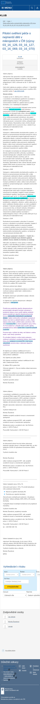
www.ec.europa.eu (9, 678)
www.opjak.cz (9, 676)
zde (15, 91)
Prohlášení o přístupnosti (36, 667)
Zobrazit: (5, 592)
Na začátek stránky (10, 650)
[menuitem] (32, 8)
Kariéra (5, 680)
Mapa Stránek (35, 673)
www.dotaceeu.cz (8, 674)
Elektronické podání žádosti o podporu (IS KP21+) (10, 668)
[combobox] (11, 575)
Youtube (24, 670)
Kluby (8, 21)
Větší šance (23, 667)
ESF (4, 21)
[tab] (20, 57)
